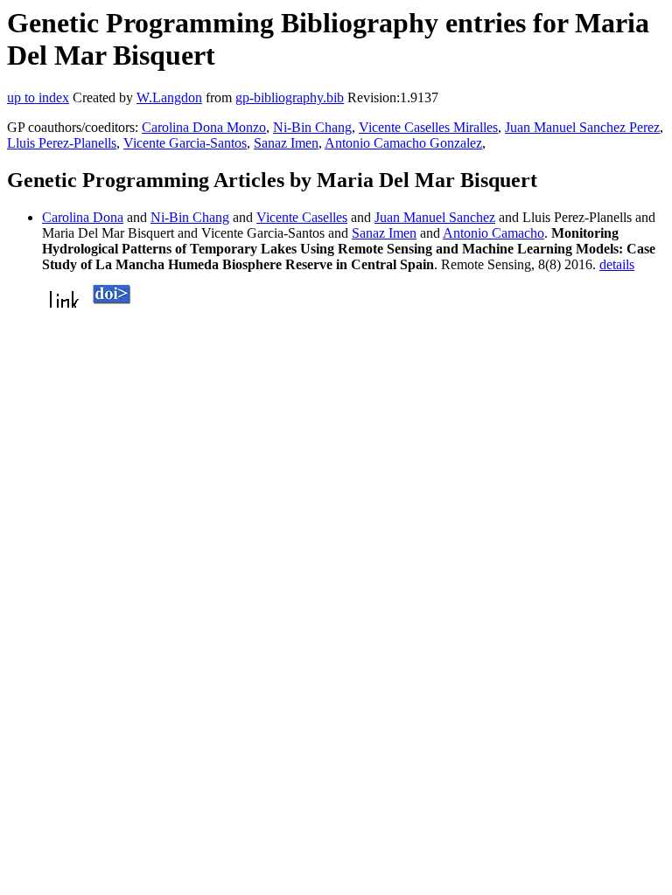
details (616, 264)
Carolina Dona (82, 217)
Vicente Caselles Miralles (428, 127)
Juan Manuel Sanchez (434, 217)
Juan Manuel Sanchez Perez (582, 127)
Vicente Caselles (301, 217)
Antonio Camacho (493, 232)
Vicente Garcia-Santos (185, 142)
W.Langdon (169, 97)
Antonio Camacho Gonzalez (403, 142)
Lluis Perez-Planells (61, 142)
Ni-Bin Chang (312, 127)
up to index (38, 97)
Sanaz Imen (286, 142)
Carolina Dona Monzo (204, 127)
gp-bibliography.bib (289, 97)
